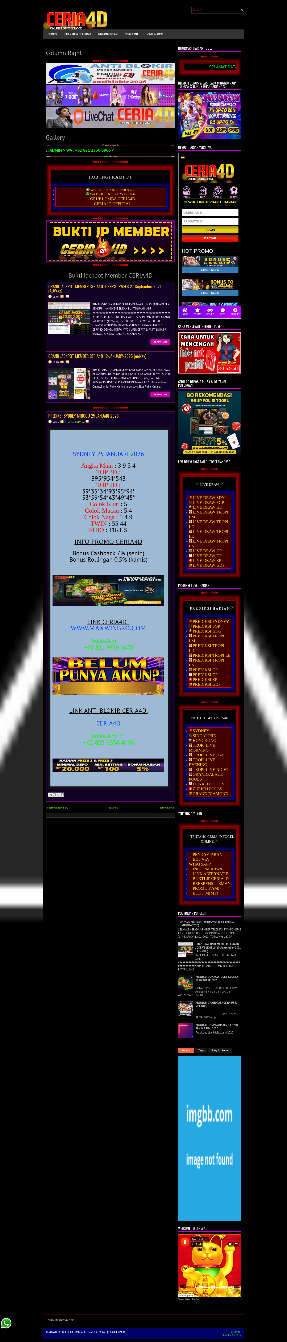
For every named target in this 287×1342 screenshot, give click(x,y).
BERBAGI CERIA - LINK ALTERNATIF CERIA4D (81, 1332)
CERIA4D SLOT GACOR (61, 1320)
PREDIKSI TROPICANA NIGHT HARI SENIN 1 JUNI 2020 (216, 1026)
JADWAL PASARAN (154, 34)
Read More (160, 341)
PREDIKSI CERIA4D (231, 1334)
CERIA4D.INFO (116, 1332)
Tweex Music (184, 1299)
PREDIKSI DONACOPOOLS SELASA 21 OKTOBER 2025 (216, 978)
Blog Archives (220, 1050)
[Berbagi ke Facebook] (62, 795)
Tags (201, 1050)
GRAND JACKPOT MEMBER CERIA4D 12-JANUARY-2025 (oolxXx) (97, 356)
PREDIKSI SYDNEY (74, 421)
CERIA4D (108, 723)
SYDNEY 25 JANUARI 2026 (108, 454)
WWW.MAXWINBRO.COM (108, 628)
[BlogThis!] (54, 795)
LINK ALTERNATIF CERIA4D (78, 34)
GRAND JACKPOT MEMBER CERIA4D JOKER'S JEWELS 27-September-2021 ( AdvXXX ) (218, 947)
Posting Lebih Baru (57, 807)
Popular (186, 1050)
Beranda (52, 34)
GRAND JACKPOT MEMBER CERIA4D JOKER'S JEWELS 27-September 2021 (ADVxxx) (104, 288)
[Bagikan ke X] (58, 795)
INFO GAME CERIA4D (108, 34)
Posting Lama (166, 807)
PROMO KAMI (131, 34)
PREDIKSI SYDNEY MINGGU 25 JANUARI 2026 (83, 416)
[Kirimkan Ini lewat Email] (50, 795)
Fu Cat (195, 1299)
